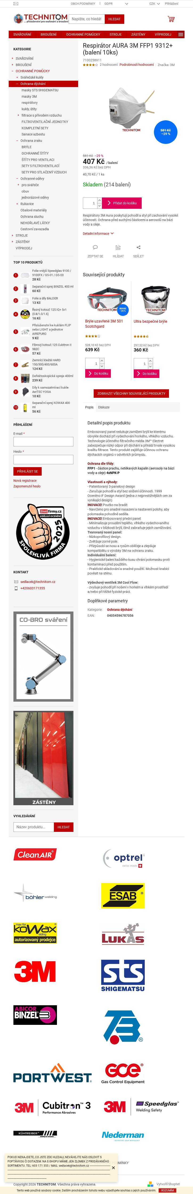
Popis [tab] (89, 407)
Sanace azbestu (33, 134)
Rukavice (27, 204)
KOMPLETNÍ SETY (35, 128)
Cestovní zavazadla (34, 229)
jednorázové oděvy (35, 197)
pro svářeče (30, 185)
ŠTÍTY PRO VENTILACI (38, 160)
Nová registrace (24, 480)
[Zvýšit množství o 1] (99, 200)
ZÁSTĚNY (23, 242)
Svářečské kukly (32, 77)
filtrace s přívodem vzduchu (42, 115)
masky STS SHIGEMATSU (40, 90)
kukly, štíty (29, 109)
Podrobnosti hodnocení (137, 65)
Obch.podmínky (83, 3)
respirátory (30, 103)
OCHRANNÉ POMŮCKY (33, 71)
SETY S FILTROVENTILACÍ (40, 166)
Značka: (166, 65)
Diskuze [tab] (103, 407)
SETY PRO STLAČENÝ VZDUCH (44, 172)
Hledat (115, 19)
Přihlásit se (27, 471)
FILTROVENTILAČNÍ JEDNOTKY (45, 122)
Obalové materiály (33, 210)
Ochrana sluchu (32, 216)
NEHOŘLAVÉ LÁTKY (35, 223)
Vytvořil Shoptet (168, 1184)
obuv (25, 191)
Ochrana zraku (31, 140)
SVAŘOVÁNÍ (24, 58)
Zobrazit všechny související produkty (131, 393)
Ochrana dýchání (32, 84)
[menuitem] (22, 34)
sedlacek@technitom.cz (37, 582)
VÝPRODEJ (24, 248)
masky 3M (29, 96)
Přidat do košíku (125, 203)
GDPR (109, 3)
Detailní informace (96, 233)
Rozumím (167, 1190)
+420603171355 (32, 588)
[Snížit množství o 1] (99, 206)
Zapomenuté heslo (26, 486)
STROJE (22, 235)
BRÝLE (27, 147)
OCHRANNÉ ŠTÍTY (35, 153)
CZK (152, 3)
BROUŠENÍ (24, 65)
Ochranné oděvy (32, 178)
